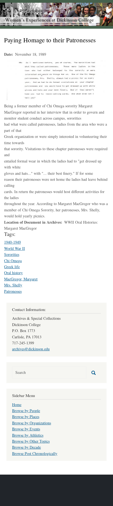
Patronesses (13, 291)
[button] (56, 79)
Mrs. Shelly (13, 285)
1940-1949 (12, 242)
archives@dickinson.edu (31, 348)
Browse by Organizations (31, 422)
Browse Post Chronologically (34, 453)
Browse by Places (25, 416)
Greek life (12, 266)
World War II (14, 248)
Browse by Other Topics (31, 441)
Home (16, 404)
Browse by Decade (26, 447)
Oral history (13, 272)
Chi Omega (13, 260)
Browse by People (26, 410)
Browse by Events (26, 428)
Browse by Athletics (27, 435)
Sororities (11, 254)
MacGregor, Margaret (21, 279)
